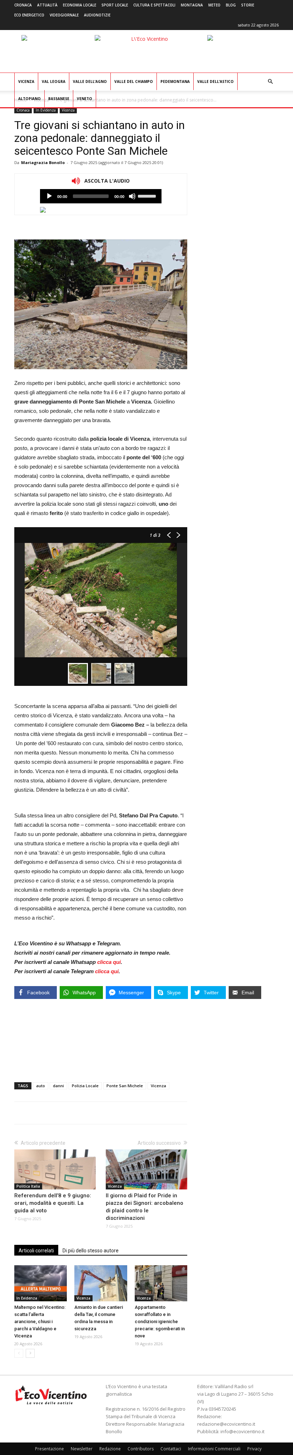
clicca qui (109, 962)
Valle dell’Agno (90, 81)
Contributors (141, 1449)
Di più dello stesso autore (91, 1250)
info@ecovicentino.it (242, 1431)
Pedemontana (175, 81)
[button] (270, 81)
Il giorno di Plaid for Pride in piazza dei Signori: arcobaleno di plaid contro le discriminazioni (144, 1206)
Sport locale (114, 5)
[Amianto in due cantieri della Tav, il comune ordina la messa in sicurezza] (100, 1283)
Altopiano (29, 98)
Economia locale (79, 5)
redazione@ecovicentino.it (226, 1424)
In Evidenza (46, 110)
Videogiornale (64, 15)
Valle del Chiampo (133, 81)
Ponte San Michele (124, 1085)
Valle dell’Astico (215, 81)
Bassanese (58, 98)
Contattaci (170, 1449)
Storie (247, 5)
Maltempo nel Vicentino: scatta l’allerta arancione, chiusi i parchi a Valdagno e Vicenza (39, 1321)
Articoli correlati (36, 1250)
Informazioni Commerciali (214, 1449)
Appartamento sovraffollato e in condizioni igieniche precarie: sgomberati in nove (160, 1321)
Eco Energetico (29, 15)
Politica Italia (28, 1186)
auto (40, 1085)
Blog (231, 5)
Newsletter (82, 1449)
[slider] (148, 195)
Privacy (254, 1449)
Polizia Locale (85, 1085)
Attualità (47, 5)
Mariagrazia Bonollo (43, 162)
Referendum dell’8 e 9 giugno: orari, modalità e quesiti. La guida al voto (52, 1203)
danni (58, 1085)
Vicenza (26, 81)
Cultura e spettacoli (154, 5)
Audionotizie (97, 15)
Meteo (214, 5)
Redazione (110, 1449)
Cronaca (23, 5)
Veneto (84, 98)
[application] (101, 196)
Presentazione (49, 1449)
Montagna (192, 5)
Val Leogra (53, 81)
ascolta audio (49, 196)
